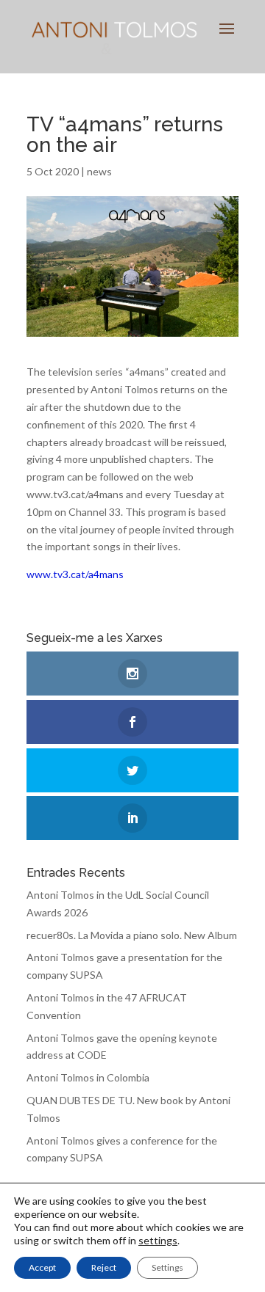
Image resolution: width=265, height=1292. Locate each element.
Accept (42, 1267)
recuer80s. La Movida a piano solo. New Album (131, 935)
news (99, 171)
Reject (103, 1267)
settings (157, 1240)
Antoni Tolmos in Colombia (87, 1077)
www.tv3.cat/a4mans (75, 574)
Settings (167, 1267)
